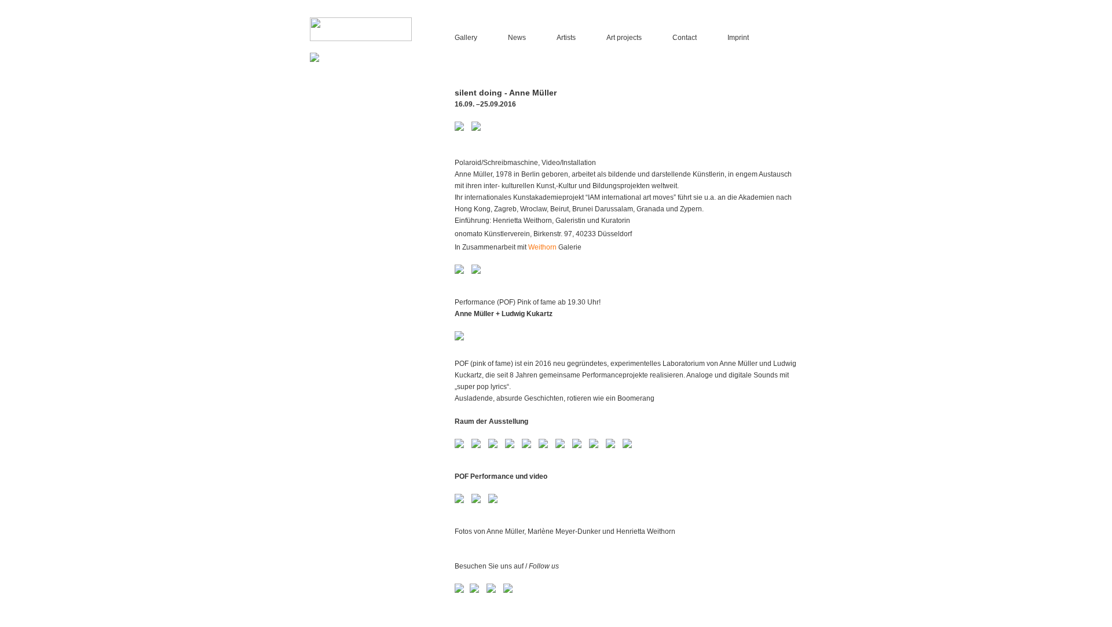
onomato (468, 234)
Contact (684, 38)
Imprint (738, 38)
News (517, 38)
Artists (566, 38)
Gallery (466, 38)
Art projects (624, 38)
